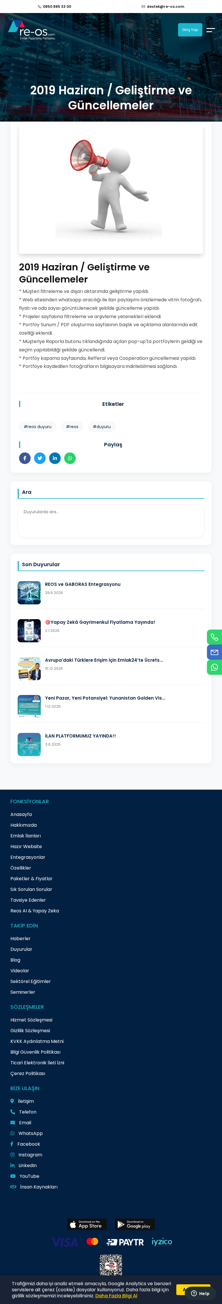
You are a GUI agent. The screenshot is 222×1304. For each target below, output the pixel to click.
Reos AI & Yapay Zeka (34, 910)
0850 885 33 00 (57, 6)
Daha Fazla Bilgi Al (116, 1295)
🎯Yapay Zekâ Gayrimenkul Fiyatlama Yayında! (100, 622)
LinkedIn (27, 1165)
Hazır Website (26, 846)
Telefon (27, 1112)
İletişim (25, 1101)
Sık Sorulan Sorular (31, 889)
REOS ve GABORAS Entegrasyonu (83, 584)
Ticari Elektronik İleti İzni (37, 1062)
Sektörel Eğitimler (30, 981)
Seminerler (22, 992)
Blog (15, 960)
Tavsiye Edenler (28, 900)
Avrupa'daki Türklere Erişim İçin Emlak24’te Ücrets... (104, 660)
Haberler (20, 938)
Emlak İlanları (25, 835)
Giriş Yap (190, 29)
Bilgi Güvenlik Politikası (35, 1052)
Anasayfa (21, 814)
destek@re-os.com (165, 6)
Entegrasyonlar (27, 857)
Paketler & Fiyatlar (31, 878)
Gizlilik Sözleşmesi (30, 1030)
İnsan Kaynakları (38, 1187)
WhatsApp (30, 1133)
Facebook (28, 1144)
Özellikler (20, 868)
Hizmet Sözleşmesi (31, 1020)
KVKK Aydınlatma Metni (37, 1041)
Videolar (19, 970)
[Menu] (210, 29)
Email (24, 1122)
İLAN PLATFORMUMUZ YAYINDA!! (80, 736)
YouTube (28, 1176)
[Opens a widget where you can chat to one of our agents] (200, 1294)
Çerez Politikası (27, 1073)
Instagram (29, 1154)
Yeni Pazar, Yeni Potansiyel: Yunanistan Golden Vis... (105, 698)
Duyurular (21, 949)
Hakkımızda (23, 825)
